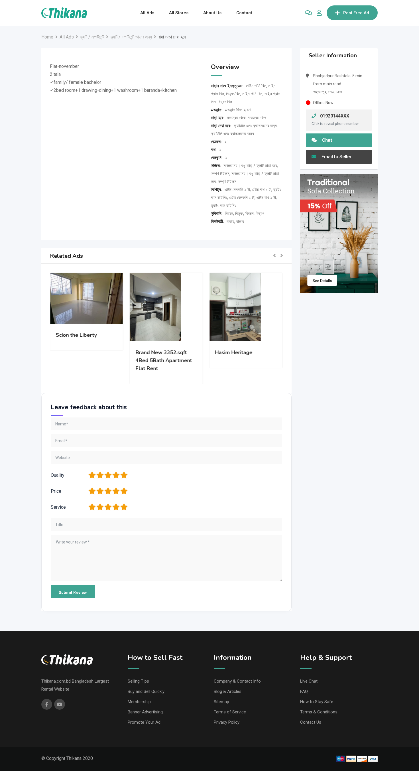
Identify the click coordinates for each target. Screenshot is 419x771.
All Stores (178, 12)
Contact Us (310, 722)
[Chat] (308, 13)
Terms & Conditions (318, 712)
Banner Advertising (145, 712)
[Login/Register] (319, 13)
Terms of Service (230, 712)
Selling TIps (138, 681)
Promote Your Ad (144, 722)
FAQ (304, 691)
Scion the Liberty (76, 335)
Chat (326, 140)
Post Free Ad (356, 12)
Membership (139, 701)
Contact (244, 12)
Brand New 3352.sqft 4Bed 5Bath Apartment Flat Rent (164, 360)
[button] (274, 256)
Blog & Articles (227, 691)
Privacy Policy (226, 722)
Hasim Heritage (234, 352)
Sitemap (221, 701)
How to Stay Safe (316, 701)
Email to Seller (335, 156)
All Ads (147, 12)
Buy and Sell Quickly (146, 691)
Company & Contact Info (237, 681)
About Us (212, 12)
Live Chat (309, 681)
